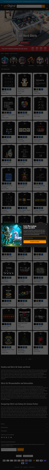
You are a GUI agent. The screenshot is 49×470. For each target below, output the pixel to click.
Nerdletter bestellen (34, 241)
